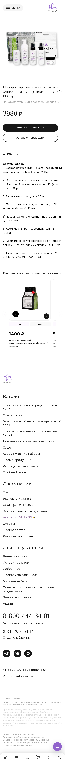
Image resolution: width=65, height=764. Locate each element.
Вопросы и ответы (17, 597)
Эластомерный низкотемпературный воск (32, 423)
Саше (7, 447)
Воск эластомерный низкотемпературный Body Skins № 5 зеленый (29, 343)
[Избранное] (48, 757)
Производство (14, 530)
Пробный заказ (14, 472)
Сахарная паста (14, 415)
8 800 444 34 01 (26, 616)
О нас (7, 492)
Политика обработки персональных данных (25, 737)
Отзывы (9, 524)
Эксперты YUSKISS (17, 498)
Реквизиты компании (19, 536)
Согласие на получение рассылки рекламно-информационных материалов (25, 743)
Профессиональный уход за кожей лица (30, 407)
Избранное (11, 569)
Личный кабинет (16, 556)
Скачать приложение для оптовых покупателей (29, 589)
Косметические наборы (21, 453)
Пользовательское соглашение (18, 734)
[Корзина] (38, 757)
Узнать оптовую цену (30, 137)
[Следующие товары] (60, 314)
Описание (10, 154)
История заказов (16, 562)
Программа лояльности (21, 575)
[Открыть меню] (17, 757)
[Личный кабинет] (59, 757)
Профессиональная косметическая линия (30, 433)
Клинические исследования (25, 511)
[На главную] (6, 757)
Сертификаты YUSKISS (20, 505)
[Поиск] (27, 757)
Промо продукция (17, 460)
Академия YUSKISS (17, 517)
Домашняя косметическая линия (28, 441)
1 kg (19, 324)
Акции (8, 603)
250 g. (40, 324)
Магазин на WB (15, 581)
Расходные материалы (20, 466)
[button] (46, 316)
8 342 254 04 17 (18, 631)
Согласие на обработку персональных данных (26, 740)
